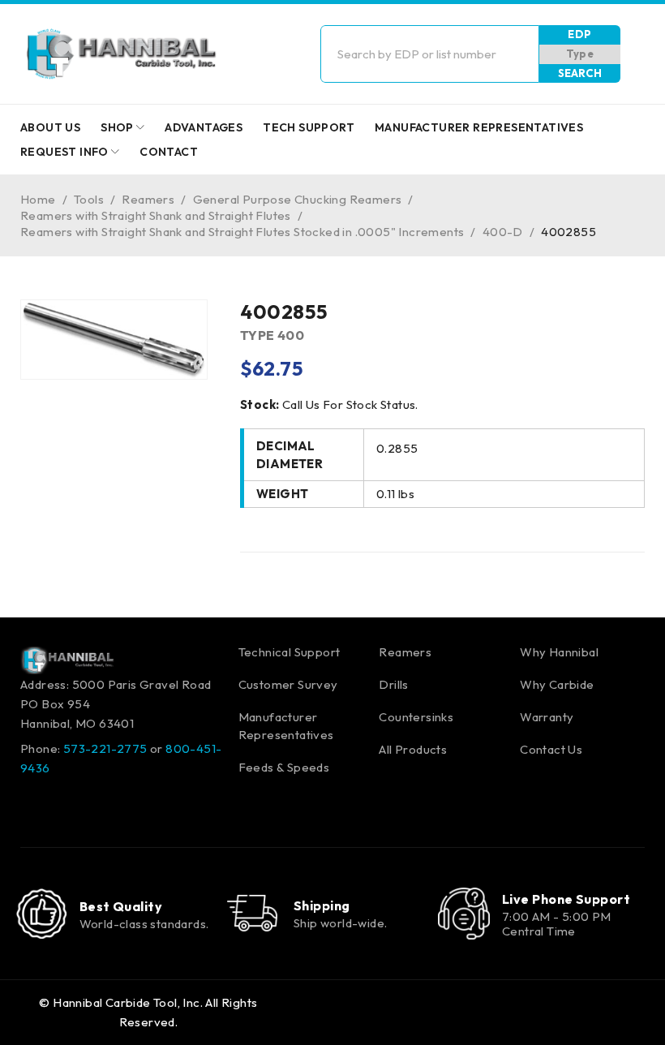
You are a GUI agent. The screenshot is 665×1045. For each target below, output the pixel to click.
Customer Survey (288, 684)
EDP (579, 34)
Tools (89, 199)
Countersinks (416, 717)
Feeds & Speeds (284, 767)
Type (580, 53)
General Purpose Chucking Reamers (297, 199)
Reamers (148, 199)
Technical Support (289, 652)
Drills (393, 684)
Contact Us (551, 749)
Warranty (546, 717)
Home (38, 199)
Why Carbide (557, 684)
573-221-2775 (105, 748)
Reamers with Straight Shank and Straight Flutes (155, 215)
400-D (503, 231)
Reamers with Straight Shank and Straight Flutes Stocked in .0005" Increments (242, 231)
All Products (413, 749)
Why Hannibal (559, 652)
